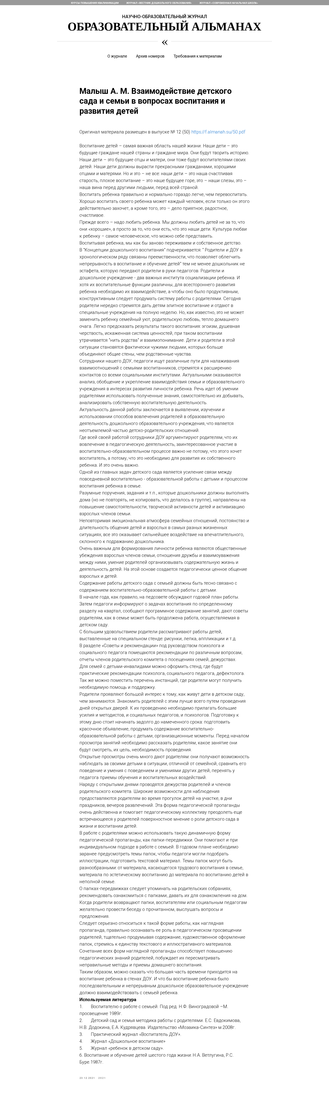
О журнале (117, 56)
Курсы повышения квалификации (95, 3)
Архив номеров (150, 56)
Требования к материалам (197, 56)
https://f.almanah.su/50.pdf (218, 132)
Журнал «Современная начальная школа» (228, 3)
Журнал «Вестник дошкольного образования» (159, 3)
